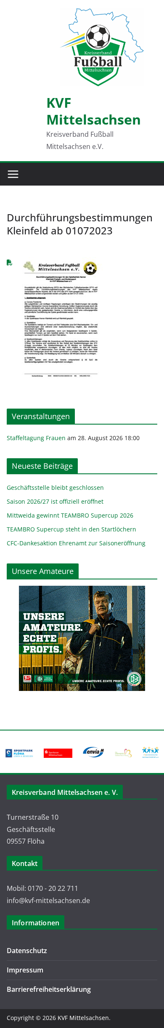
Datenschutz (27, 950)
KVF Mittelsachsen (93, 110)
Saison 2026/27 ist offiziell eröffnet (55, 501)
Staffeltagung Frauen (36, 438)
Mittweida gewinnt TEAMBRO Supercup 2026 (70, 515)
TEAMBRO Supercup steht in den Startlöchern (71, 529)
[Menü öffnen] (13, 174)
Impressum (25, 970)
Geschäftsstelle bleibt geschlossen (55, 487)
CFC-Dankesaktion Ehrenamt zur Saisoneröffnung (76, 543)
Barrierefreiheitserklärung (49, 989)
